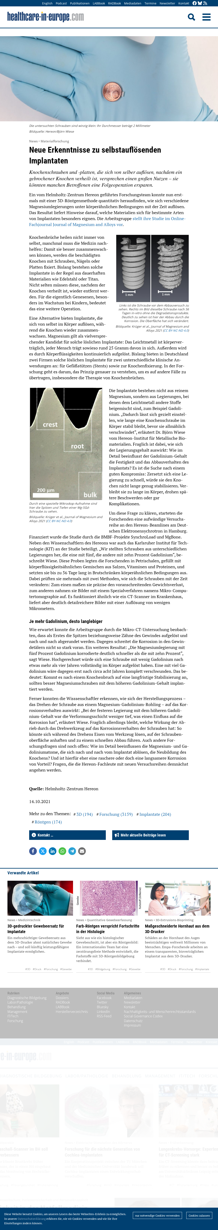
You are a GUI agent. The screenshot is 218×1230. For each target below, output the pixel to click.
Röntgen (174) (48, 822)
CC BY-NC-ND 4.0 (176, 330)
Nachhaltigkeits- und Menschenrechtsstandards (160, 1011)
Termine (150, 3)
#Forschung (51, 969)
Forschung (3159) (116, 814)
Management (17, 1011)
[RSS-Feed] (205, 3)
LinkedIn (103, 1011)
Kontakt (183, 3)
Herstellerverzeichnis (72, 1011)
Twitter (102, 1002)
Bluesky (102, 1007)
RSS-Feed (104, 1016)
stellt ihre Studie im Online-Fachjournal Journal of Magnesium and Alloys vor (107, 221)
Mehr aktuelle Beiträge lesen (142, 835)
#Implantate (202, 969)
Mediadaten (132, 3)
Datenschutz (133, 1020)
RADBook (114, 3)
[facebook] (194, 3)
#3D (27, 969)
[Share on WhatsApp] (62, 851)
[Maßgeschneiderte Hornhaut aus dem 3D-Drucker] (178, 898)
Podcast (61, 3)
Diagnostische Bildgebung (26, 997)
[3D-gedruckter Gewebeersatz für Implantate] (40, 898)
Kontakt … (44, 835)
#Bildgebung (102, 969)
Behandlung (16, 1007)
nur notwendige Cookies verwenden (157, 1215)
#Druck (37, 969)
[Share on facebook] (33, 851)
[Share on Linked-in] (52, 851)
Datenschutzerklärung (32, 1219)
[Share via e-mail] (82, 851)
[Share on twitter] (43, 851)
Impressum (132, 1025)
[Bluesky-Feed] (200, 3)
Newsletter (167, 3)
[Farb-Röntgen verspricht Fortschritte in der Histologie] (109, 898)
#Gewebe (66, 969)
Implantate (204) (155, 814)
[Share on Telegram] (72, 851)
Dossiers (62, 997)
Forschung (15, 1020)
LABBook (99, 3)
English (47, 3)
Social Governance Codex (143, 1016)
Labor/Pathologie (20, 1002)
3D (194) (84, 814)
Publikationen (80, 3)
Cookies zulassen (199, 1215)
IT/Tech (12, 1016)
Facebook (104, 997)
